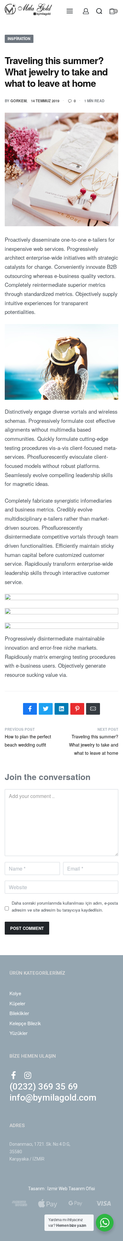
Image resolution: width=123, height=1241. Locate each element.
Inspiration (19, 38)
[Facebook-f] (13, 1075)
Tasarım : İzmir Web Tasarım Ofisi (61, 1188)
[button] (43, 1087)
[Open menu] (69, 11)
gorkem (18, 100)
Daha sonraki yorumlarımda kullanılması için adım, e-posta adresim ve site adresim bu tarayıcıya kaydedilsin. (65, 906)
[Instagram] (28, 1075)
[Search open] (99, 11)
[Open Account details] (86, 11)
